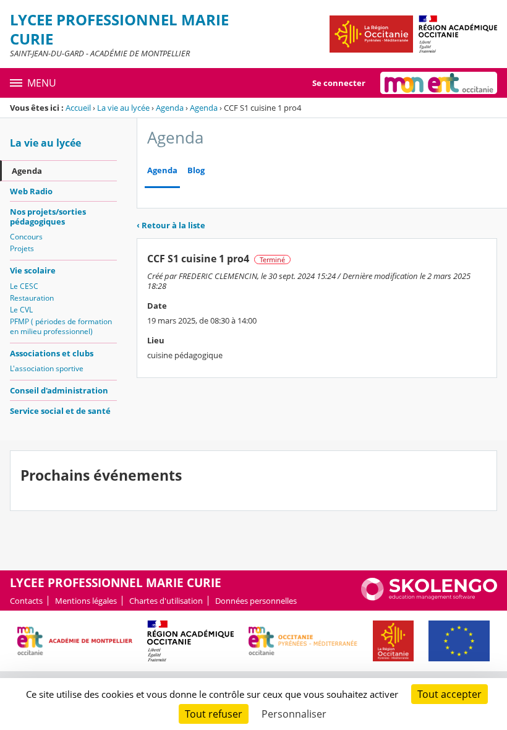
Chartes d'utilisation (166, 601)
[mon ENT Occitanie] (438, 83)
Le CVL (21, 309)
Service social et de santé (60, 410)
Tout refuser (213, 714)
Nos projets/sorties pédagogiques (48, 216)
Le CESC (24, 286)
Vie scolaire (33, 270)
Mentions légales (86, 601)
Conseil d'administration (59, 390)
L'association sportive (46, 368)
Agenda (170, 107)
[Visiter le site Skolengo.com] (429, 597)
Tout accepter (449, 694)
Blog (196, 170)
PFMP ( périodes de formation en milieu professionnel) (61, 326)
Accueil (78, 107)
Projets (22, 248)
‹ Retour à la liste (171, 225)
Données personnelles (256, 601)
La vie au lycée (123, 107)
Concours (26, 236)
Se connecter (338, 82)
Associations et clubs (51, 353)
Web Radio (31, 191)
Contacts (26, 601)
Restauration (32, 298)
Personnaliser (294, 714)
